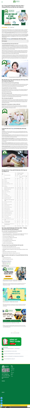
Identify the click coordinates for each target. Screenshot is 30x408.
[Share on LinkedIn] (18, 333)
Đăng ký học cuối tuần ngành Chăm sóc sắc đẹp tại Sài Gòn (12, 353)
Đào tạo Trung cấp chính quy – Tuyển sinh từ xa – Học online (11, 322)
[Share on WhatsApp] (11, 333)
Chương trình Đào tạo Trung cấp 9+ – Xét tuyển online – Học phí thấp (12, 280)
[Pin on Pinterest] (17, 333)
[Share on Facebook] (13, 333)
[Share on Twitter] (14, 333)
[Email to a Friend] (15, 333)
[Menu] (2, 2)
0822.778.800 (8, 375)
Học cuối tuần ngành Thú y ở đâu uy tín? (9, 358)
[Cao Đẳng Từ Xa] (16, 1)
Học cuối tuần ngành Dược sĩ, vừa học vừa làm (10, 351)
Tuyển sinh (12, 372)
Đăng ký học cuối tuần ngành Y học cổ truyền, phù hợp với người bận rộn (13, 356)
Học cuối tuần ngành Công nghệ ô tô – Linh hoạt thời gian (11, 348)
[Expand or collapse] (27, 41)
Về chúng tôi (12, 368)
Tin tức (12, 376)
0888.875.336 (7, 374)
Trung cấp (10, 38)
